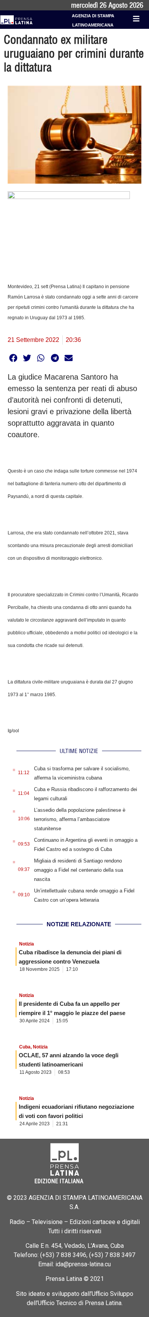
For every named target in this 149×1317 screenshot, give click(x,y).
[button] (13, 357)
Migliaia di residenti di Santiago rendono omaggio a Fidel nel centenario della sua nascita (78, 870)
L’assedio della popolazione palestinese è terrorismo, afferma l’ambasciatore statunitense (79, 819)
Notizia (26, 944)
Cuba (25, 1047)
